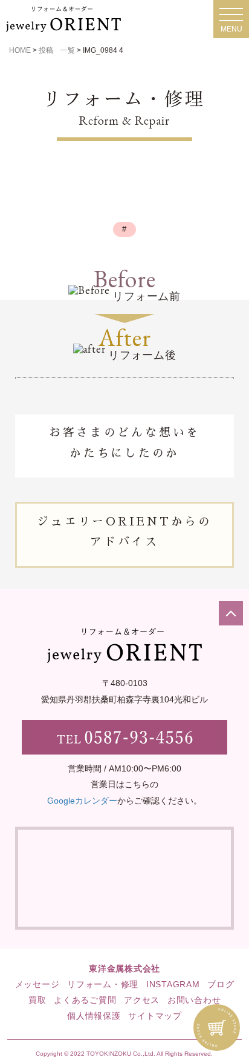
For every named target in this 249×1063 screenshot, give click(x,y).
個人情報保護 (94, 1016)
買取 (37, 1000)
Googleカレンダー (82, 800)
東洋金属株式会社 (124, 968)
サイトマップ (155, 1016)
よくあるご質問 (85, 1000)
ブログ (220, 984)
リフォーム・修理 (102, 984)
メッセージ (37, 984)
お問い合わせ (194, 1000)
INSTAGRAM (173, 984)
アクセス (142, 1000)
